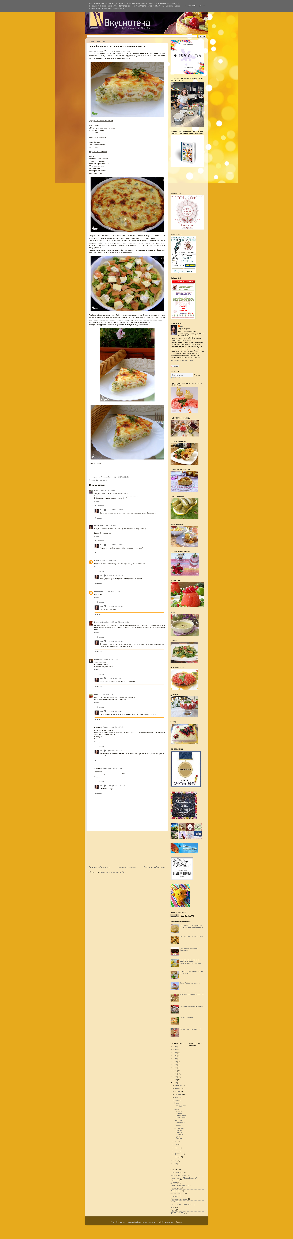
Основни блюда (101, 480)
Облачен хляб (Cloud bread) (190, 1029)
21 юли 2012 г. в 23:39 (106, 694)
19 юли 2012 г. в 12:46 (120, 622)
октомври (178, 1091)
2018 (175, 1065)
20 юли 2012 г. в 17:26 (115, 606)
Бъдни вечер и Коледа (179, 1175)
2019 (175, 1062)
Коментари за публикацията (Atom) (113, 872)
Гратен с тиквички (186, 1018)
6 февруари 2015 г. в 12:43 (113, 727)
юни (176, 1142)
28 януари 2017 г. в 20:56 (116, 785)
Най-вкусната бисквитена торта (191, 994)
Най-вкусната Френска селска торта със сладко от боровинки (191, 926)
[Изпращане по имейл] (119, 477)
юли (176, 1100)
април (177, 1148)
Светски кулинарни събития (181, 1204)
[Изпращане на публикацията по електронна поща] (115, 477)
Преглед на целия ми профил (182, 360)
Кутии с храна (176, 1188)
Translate (178, 378)
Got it (202, 6)
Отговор (97, 501)
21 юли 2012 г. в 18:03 (109, 659)
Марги (96, 526)
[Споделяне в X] (123, 477)
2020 (175, 1058)
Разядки (174, 1196)
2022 (175, 1053)
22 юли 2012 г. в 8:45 (114, 711)
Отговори (100, 506)
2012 (175, 1083)
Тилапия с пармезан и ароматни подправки (179, 1123)
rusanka (97, 659)
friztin (159, 1222)
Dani (96, 491)
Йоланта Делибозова (102, 622)
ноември (178, 1088)
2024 (175, 1046)
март (177, 1151)
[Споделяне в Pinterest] (128, 477)
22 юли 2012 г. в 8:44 (114, 678)
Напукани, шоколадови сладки (191, 1006)
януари (178, 1157)
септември (179, 1094)
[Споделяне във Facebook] (125, 477)
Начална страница (126, 867)
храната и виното (177, 1213)
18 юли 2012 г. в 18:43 (107, 491)
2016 (175, 1071)
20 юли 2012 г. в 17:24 (115, 510)
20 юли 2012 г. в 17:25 (115, 545)
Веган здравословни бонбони (180, 1105)
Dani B (96, 561)
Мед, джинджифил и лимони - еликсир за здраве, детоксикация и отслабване (191, 961)
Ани (101, 510)
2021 (175, 1056)
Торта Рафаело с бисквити (190, 983)
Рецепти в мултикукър (179, 1199)
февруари (179, 1154)
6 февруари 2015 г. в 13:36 (117, 750)
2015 (175, 1074)
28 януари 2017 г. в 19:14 (112, 768)
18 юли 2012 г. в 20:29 (108, 526)
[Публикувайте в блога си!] (121, 477)
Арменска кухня (176, 1172)
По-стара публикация (154, 867)
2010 (175, 1164)
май (176, 1145)
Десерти (174, 1183)
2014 (175, 1077)
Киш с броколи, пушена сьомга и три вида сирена (180, 1113)
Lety (96, 694)
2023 (175, 1049)
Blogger (178, 1222)
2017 (175, 1068)
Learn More (191, 6)
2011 (175, 1161)
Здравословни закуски (179, 1185)
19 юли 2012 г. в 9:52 (108, 561)
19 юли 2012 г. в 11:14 (111, 591)
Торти (173, 1210)
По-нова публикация (99, 867)
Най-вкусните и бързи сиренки (191, 937)
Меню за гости (176, 1191)
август (177, 1097)
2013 (175, 1080)
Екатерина (98, 591)
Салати (173, 1202)
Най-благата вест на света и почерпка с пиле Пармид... (179, 1133)
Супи (172, 1207)
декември (179, 1085)
